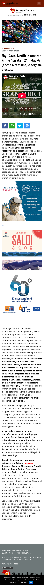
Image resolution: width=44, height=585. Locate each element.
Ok (31, 582)
